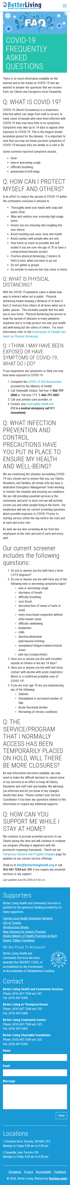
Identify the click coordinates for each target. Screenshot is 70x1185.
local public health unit (40, 404)
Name (6, 1050)
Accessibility (43, 1172)
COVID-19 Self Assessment (44, 382)
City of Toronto (12, 923)
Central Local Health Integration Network (27, 918)
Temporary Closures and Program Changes (29, 854)
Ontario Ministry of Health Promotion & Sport (30, 936)
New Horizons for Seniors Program (24, 932)
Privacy (28, 1172)
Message (9, 1081)
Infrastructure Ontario (16, 927)
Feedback (60, 1172)
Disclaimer (15, 1172)
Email (6, 1066)
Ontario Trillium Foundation (19, 940)
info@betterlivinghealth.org (35, 865)
